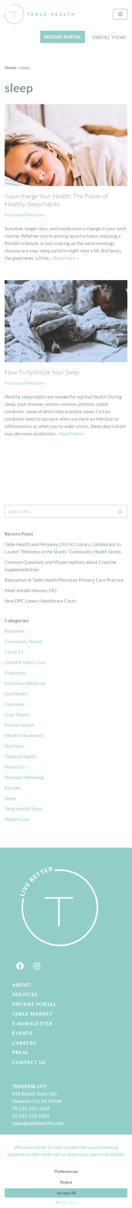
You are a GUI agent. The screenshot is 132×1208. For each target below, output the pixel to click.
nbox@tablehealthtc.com (39, 1123)
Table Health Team (23, 808)
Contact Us (29, 1062)
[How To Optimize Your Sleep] (66, 321)
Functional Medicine (24, 214)
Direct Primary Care (25, 662)
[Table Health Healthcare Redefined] (39, 14)
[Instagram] (37, 966)
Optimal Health (20, 756)
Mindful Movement (24, 735)
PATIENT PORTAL (62, 37)
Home (10, 67)
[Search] (120, 511)
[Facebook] (20, 966)
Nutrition (14, 746)
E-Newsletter (32, 1023)
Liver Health (17, 714)
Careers (24, 1043)
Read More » (66, 258)
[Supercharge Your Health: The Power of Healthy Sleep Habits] (66, 145)
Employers (15, 672)
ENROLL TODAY (109, 37)
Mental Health (19, 725)
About (21, 985)
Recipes (13, 787)
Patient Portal (34, 1004)
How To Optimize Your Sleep (42, 372)
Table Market (32, 1013)
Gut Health (16, 693)
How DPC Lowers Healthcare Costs (40, 601)
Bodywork (15, 631)
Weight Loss (17, 819)
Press (20, 1052)
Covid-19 (14, 652)
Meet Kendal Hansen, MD (30, 590)
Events (22, 1033)
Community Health (24, 641)
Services (25, 994)
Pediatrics (15, 767)
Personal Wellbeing (24, 777)
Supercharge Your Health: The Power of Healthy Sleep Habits (56, 200)
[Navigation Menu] (120, 14)
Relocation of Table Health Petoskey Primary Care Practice (64, 580)
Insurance (15, 704)
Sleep (10, 798)
